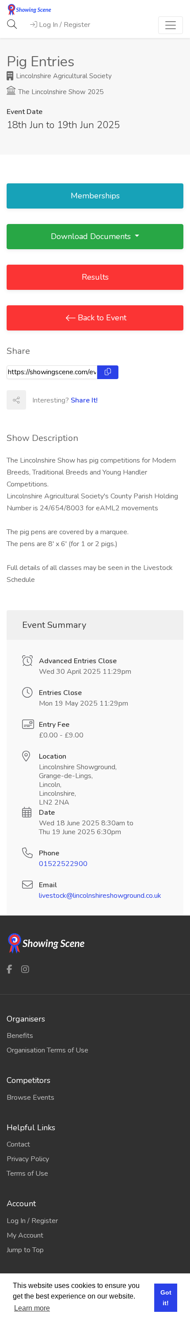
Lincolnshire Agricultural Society (63, 76)
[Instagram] (25, 969)
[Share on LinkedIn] (74, 400)
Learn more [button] (32, 1308)
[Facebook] (9, 969)
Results (95, 277)
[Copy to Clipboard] (107, 372)
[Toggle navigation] (170, 25)
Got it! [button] (165, 1298)
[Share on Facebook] (35, 400)
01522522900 (63, 864)
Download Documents (92, 236)
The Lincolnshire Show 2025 (59, 91)
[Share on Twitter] (55, 400)
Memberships (95, 195)
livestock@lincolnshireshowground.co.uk (100, 895)
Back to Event (101, 317)
